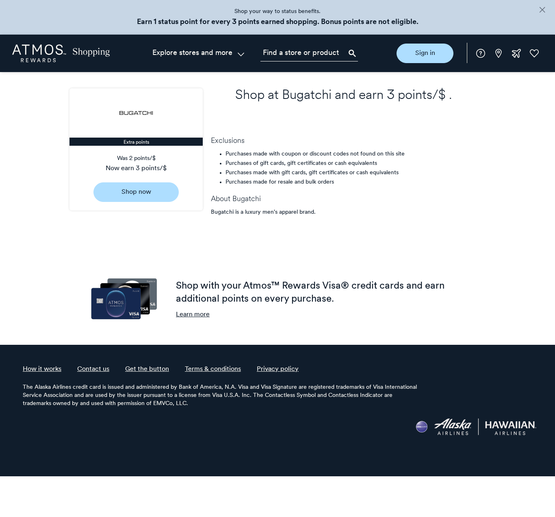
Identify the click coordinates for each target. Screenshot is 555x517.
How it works (42, 369)
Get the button (147, 369)
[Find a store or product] (309, 53)
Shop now (136, 192)
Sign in (425, 53)
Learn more (193, 314)
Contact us (93, 369)
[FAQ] (480, 53)
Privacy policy (278, 369)
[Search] (352, 53)
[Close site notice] (542, 11)
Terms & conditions (213, 369)
